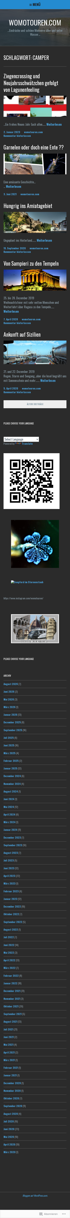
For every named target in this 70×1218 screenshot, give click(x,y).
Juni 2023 (9, 868)
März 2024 (9, 822)
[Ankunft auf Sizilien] (35, 363)
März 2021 (9, 1060)
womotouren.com (33, 132)
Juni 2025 (9, 745)
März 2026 (9, 707)
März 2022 (9, 968)
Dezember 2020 (12, 1083)
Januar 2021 (10, 1075)
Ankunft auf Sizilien (22, 334)
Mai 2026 (9, 699)
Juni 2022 (9, 945)
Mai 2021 (8, 1044)
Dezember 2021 (12, 991)
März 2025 (9, 753)
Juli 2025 (9, 738)
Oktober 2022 (11, 914)
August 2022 (11, 929)
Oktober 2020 (11, 1098)
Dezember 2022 (12, 906)
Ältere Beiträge (35, 404)
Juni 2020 (9, 1129)
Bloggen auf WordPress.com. (35, 1195)
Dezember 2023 (12, 837)
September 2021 (13, 1014)
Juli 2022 (9, 937)
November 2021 (12, 998)
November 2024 (12, 784)
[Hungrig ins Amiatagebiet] (35, 231)
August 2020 (11, 1114)
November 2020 (12, 1091)
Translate (27, 443)
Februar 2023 (11, 891)
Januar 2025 (10, 768)
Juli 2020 (9, 1121)
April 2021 (9, 1052)
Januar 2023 (10, 899)
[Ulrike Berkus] (27, 582)
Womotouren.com (35, 22)
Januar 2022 (10, 983)
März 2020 (9, 1152)
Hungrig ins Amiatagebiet (28, 206)
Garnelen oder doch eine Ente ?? (34, 147)
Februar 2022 (11, 975)
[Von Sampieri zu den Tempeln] (35, 289)
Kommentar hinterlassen (17, 136)
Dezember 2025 (12, 722)
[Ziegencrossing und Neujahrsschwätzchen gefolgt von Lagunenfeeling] (35, 115)
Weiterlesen (54, 124)
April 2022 (9, 960)
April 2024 (9, 814)
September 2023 (13, 845)
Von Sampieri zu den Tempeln (31, 263)
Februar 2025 (11, 761)
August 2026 (11, 684)
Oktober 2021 (11, 1006)
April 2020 (9, 1144)
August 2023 (11, 853)
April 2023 (9, 876)
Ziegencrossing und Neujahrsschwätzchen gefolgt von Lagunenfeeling (31, 82)
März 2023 (9, 883)
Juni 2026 (9, 691)
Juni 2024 (9, 799)
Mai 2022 (9, 952)
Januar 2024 (10, 830)
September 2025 (13, 730)
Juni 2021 (9, 1037)
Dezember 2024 (12, 776)
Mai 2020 (9, 1137)
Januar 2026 (10, 714)
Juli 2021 (8, 1029)
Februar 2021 (11, 1067)
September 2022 (13, 922)
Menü (37, 4)
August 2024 (11, 791)
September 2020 (13, 1106)
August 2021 (10, 1021)
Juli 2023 (9, 860)
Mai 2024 (9, 807)
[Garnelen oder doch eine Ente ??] (35, 173)
